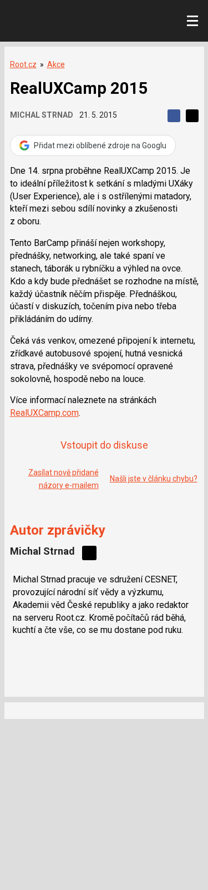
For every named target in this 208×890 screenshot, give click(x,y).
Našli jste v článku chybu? (153, 478)
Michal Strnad (41, 114)
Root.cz (23, 64)
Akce (56, 64)
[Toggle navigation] (192, 21)
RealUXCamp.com (44, 413)
